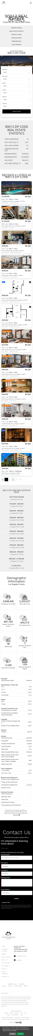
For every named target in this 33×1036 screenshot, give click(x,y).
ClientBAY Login (12, 984)
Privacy (10, 986)
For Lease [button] (5, 966)
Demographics (16, 41)
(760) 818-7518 (21, 956)
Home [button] (3, 946)
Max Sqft (4, 103)
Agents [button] (4, 954)
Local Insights (16, 44)
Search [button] (4, 960)
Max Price (4, 76)
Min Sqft (4, 96)
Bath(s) (4, 90)
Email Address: (5, 889)
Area (21, 1015)
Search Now (16, 111)
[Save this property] (30, 183)
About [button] (4, 969)
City (21, 1013)
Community (15, 1015)
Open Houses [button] (6, 957)
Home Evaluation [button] (5, 972)
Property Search (16, 28)
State (11, 1013)
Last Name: (4, 870)
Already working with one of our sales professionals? (12, 853)
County (16, 1013)
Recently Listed (17, 34)
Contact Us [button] (5, 976)
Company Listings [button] (5, 950)
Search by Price (16, 38)
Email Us (19, 960)
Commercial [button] (6, 963)
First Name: (4, 863)
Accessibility (18, 986)
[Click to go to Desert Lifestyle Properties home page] (4, 3)
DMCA (26, 986)
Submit (16, 898)
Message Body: (5, 877)
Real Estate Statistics (16, 31)
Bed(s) (4, 83)
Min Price (4, 69)
